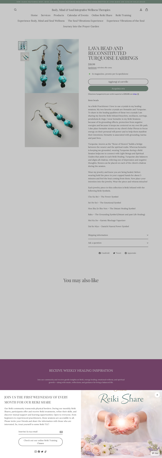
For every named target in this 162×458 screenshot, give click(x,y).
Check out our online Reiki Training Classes (40, 442)
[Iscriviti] (61, 431)
